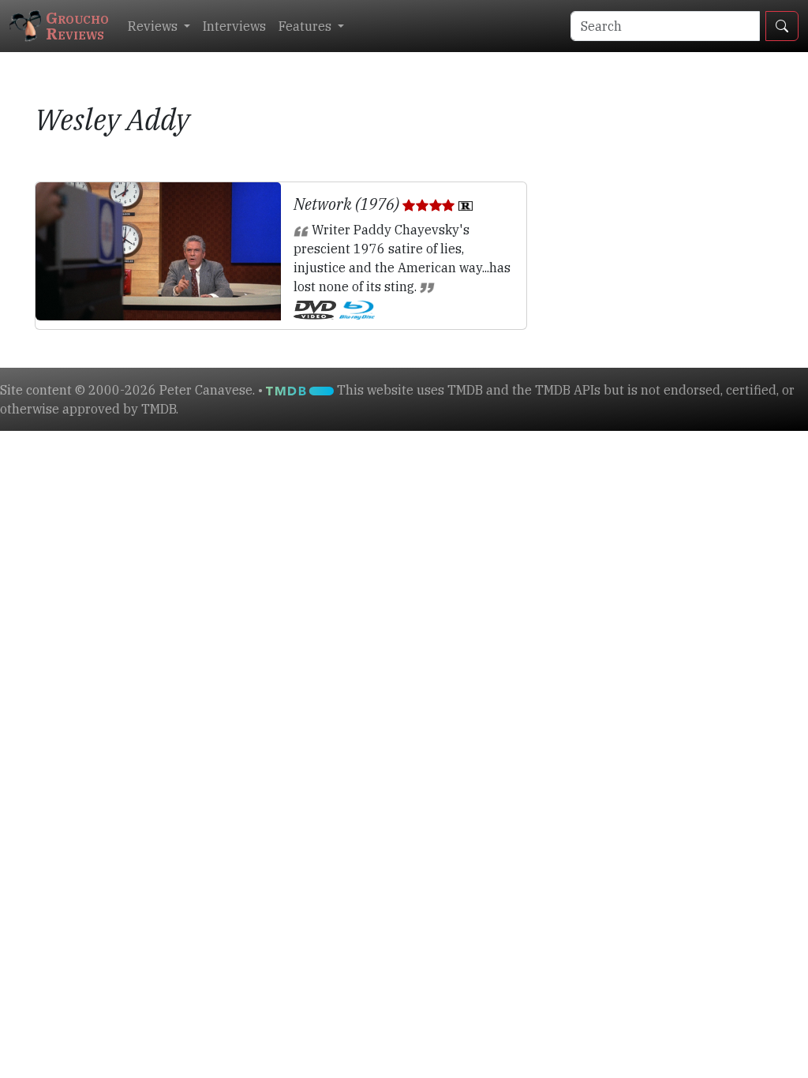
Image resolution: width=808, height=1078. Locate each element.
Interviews (234, 26)
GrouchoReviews (77, 25)
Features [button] (307, 26)
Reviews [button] (154, 26)
